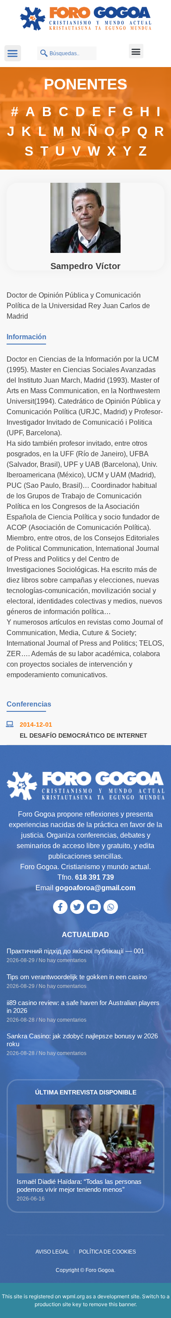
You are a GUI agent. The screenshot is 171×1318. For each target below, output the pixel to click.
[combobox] (66, 53)
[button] (12, 53)
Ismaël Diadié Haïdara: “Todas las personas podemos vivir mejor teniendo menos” (79, 1185)
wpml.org (73, 1296)
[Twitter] (77, 907)
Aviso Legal (52, 1252)
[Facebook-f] (60, 907)
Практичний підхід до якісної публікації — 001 (75, 951)
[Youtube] (94, 907)
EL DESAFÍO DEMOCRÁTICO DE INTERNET (83, 735)
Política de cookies (107, 1252)
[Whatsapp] (110, 907)
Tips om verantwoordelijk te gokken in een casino (77, 977)
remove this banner (112, 1304)
